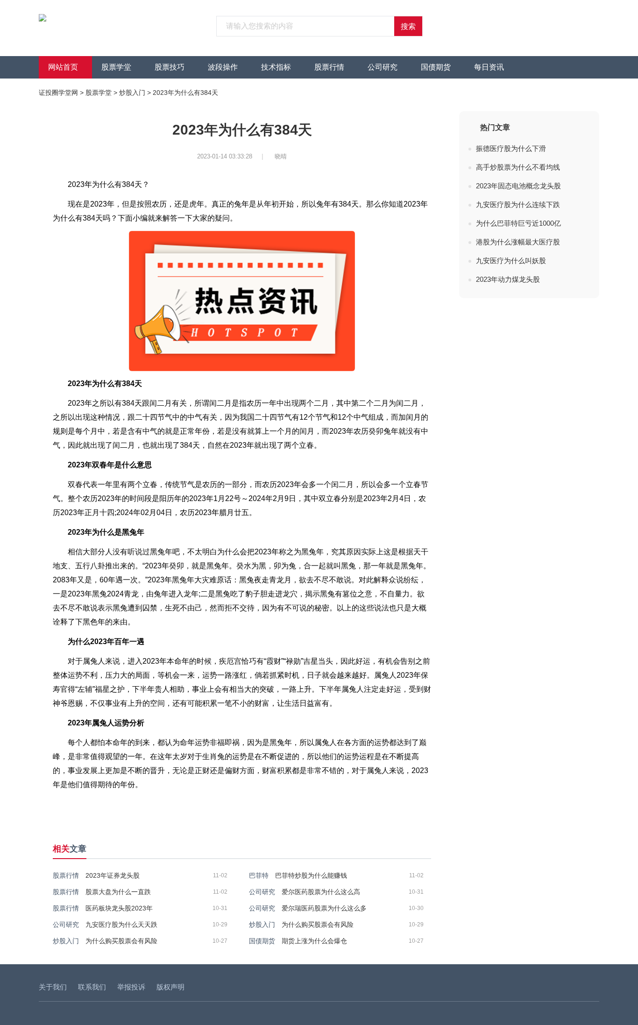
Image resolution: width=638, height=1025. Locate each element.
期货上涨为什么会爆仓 (314, 941)
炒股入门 (132, 92)
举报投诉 (131, 987)
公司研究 (382, 67)
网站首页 (63, 67)
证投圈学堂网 (58, 92)
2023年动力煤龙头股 (508, 279)
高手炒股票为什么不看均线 (518, 167)
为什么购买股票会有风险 (318, 924)
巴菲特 (259, 875)
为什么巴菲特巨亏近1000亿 (518, 223)
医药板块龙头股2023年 (119, 908)
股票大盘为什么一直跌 (118, 892)
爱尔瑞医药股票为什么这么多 (324, 908)
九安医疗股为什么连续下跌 (518, 204)
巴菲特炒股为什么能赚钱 (311, 875)
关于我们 (53, 987)
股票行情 (329, 67)
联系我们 (92, 987)
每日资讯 (489, 67)
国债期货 (436, 67)
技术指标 (276, 67)
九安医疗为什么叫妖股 (511, 261)
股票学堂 (116, 67)
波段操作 (223, 67)
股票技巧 (169, 67)
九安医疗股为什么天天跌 (121, 924)
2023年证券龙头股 (112, 875)
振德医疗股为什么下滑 (511, 148)
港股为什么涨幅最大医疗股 (518, 242)
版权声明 (170, 987)
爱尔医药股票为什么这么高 (321, 892)
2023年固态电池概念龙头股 (518, 186)
